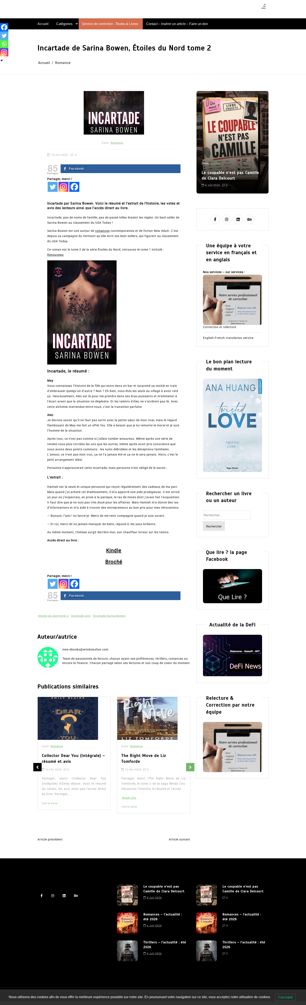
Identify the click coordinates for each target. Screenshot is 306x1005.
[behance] (249, 219)
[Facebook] (74, 187)
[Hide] (1, 60)
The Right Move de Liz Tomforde (64, 758)
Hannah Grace (131, 804)
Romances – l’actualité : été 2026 (229, 165)
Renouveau (55, 254)
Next (190, 767)
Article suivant (179, 839)
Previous (37, 767)
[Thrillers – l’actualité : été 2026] (127, 950)
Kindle (113, 550)
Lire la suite (49, 806)
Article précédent (50, 839)
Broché (113, 562)
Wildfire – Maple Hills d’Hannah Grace (152, 759)
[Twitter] (53, 187)
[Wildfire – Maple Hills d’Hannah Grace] (148, 719)
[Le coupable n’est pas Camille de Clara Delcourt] (127, 895)
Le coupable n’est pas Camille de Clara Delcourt (163, 888)
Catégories (64, 24)
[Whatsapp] (4, 44)
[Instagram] (63, 187)
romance (243, 181)
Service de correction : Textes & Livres (110, 24)
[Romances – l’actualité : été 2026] (127, 923)
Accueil (43, 24)
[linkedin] (238, 219)
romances (102, 230)
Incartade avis (81, 615)
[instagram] (226, 219)
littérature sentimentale (218, 181)
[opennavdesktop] (264, 7)
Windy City (49, 797)
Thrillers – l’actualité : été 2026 (164, 944)
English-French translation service (228, 338)
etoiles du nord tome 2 (53, 615)
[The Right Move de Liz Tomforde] (68, 718)
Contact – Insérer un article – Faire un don (177, 24)
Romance (117, 142)
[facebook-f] (215, 219)
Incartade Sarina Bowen (109, 615)
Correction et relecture (219, 327)
